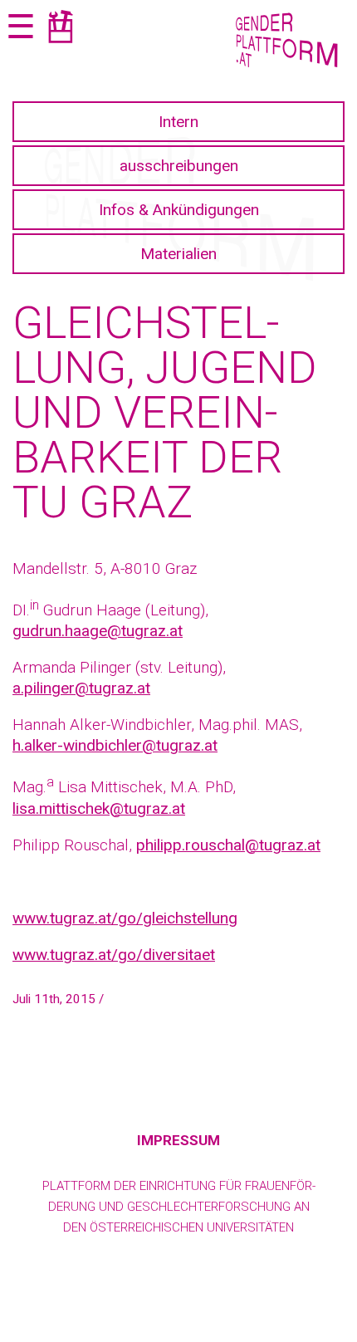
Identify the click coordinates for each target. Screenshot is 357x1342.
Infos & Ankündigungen (179, 209)
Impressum (178, 1140)
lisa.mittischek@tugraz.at (98, 808)
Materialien (178, 253)
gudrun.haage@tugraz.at (97, 630)
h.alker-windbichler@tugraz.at (115, 745)
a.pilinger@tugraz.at (81, 688)
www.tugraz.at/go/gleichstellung (124, 918)
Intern (178, 121)
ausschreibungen (179, 165)
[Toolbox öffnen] (60, 29)
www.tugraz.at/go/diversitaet (113, 954)
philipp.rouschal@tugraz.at (228, 845)
